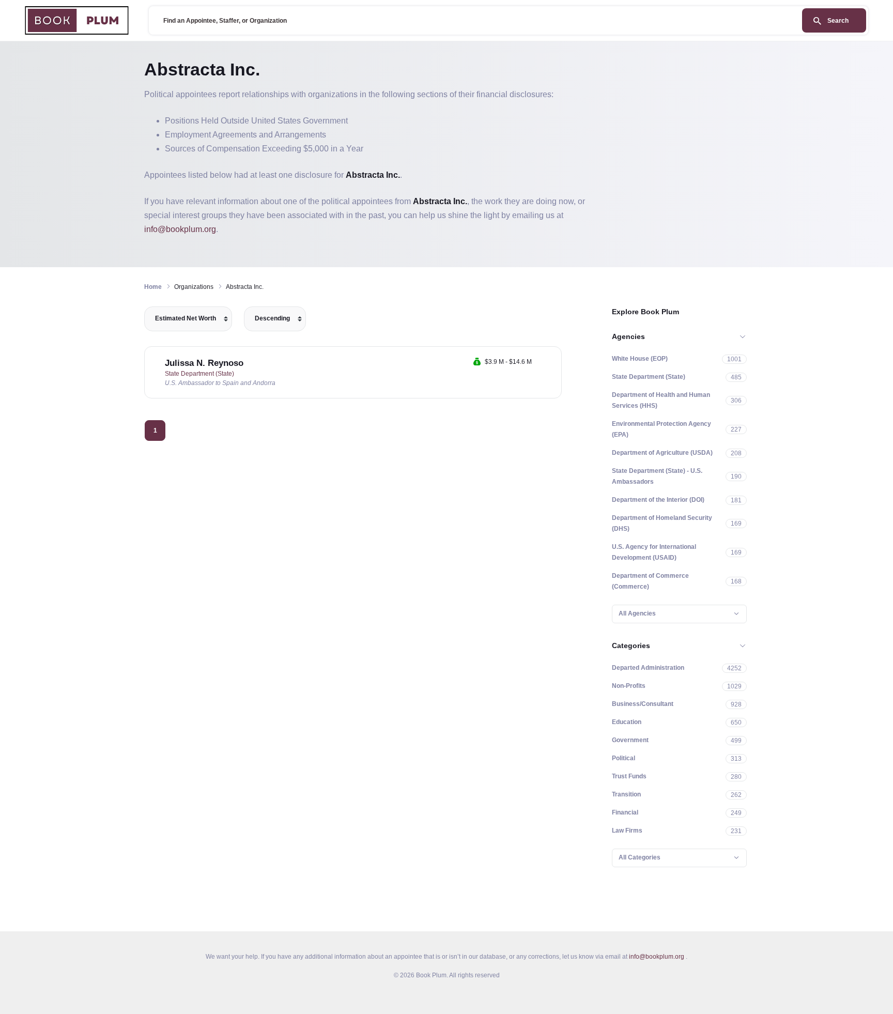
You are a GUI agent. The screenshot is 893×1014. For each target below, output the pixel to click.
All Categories (639, 857)
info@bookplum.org (180, 229)
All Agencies (637, 613)
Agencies (628, 336)
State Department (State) (199, 373)
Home (153, 286)
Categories (631, 645)
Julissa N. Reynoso (204, 363)
